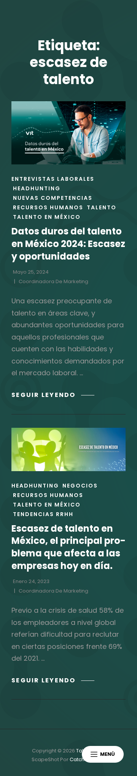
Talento (101, 207)
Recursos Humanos (48, 207)
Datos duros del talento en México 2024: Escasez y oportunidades (68, 243)
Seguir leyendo (52, 395)
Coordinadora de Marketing (53, 281)
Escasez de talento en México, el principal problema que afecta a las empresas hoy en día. (68, 547)
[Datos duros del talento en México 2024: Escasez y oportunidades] (68, 133)
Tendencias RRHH (43, 514)
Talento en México (47, 217)
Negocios (80, 485)
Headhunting (37, 188)
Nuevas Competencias (52, 198)
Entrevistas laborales (52, 179)
